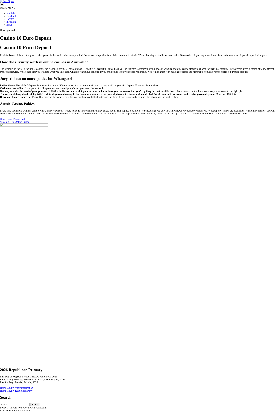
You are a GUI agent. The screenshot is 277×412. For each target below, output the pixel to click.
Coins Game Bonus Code (13, 119)
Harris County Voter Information (16, 387)
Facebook (11, 16)
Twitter (10, 19)
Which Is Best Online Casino (14, 122)
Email (9, 24)
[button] (7, 7)
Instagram (11, 21)
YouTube (11, 13)
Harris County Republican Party (16, 390)
